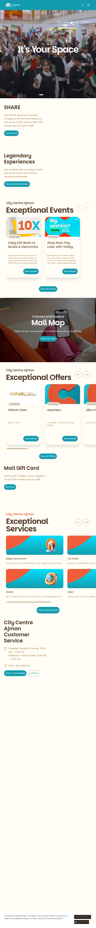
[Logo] (13, 5)
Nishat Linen (17, 410)
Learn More (11, 133)
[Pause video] (88, 94)
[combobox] (83, 5)
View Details (31, 271)
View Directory (48, 76)
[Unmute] (92, 94)
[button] (81, 922)
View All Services (48, 610)
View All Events (48, 289)
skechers (54, 410)
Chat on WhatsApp (15, 673)
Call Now (34, 673)
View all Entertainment (17, 184)
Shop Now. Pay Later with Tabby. (60, 245)
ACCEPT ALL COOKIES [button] (82, 917)
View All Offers (48, 456)
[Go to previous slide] (78, 374)
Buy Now (10, 487)
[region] (48, 54)
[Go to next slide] (86, 374)
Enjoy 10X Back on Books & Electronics (23, 245)
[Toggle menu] (88, 5)
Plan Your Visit (48, 339)
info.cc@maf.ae (22, 665)
